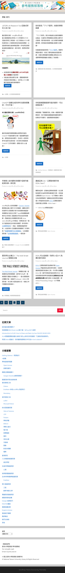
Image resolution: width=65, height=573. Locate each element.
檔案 (4, 452)
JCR (4, 414)
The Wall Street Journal (9, 271)
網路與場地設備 (7, 498)
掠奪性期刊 (7, 368)
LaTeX (5, 401)
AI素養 (6, 94)
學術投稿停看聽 (42, 231)
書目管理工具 (6, 383)
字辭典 (5, 442)
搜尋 (60, 310)
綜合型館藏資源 (7, 408)
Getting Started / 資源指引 (45, 170)
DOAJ (51, 201)
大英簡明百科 (6, 226)
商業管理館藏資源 (15, 295)
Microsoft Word (8, 404)
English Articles (7, 510)
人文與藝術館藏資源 (14, 94)
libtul (22, 31)
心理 (4, 470)
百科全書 (6, 439)
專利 (4, 436)
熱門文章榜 (5, 519)
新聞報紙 (6, 295)
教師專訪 (5, 516)
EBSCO (5, 424)
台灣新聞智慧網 (13, 233)
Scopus (5, 417)
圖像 (4, 445)
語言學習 (6, 462)
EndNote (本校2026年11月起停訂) (14, 389)
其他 (3, 522)
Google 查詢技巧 (7, 501)
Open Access (51, 231)
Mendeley (6, 393)
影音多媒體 (7, 449)
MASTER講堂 (6, 504)
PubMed (6, 480)
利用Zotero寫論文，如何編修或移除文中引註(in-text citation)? (22, 339)
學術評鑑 (6, 420)
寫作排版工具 (6, 397)
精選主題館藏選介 (9, 245)
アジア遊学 (53, 50)
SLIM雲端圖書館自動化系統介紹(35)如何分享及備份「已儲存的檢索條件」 (25, 336)
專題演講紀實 (6, 507)
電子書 (5, 430)
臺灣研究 (5, 455)
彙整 (3, 531)
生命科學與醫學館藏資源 (10, 477)
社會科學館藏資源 (8, 466)
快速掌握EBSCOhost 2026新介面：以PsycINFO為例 (19, 330)
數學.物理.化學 (8, 491)
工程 (4, 487)
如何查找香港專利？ (8, 327)
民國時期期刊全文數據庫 (13, 231)
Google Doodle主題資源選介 (12, 376)
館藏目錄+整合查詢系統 (44, 69)
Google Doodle (24, 206)
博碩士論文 (7, 427)
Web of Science (8, 411)
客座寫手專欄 (6, 513)
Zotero (5, 386)
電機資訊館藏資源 (8, 494)
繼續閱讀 (7, 85)
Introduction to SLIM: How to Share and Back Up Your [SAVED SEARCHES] (26, 333)
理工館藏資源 (6, 484)
